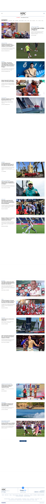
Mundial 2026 (10, 20)
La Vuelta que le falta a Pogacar (37, 29)
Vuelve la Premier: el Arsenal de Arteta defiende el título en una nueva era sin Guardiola (7, 301)
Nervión (28, 20)
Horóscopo (28, 498)
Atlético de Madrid (21, 20)
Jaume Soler (3, 104)
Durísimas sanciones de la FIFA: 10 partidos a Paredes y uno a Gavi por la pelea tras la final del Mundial (7, 202)
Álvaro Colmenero (3, 342)
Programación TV (32, 498)
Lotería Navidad (24, 498)
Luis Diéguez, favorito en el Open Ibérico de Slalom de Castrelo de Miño (7, 404)
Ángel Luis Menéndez (4, 187)
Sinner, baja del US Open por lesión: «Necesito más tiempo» (7, 81)
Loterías (41, 498)
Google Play (42, 491)
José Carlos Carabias (33, 35)
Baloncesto (33, 20)
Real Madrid (16, 20)
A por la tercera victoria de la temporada (7, 319)
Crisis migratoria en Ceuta (24, 17)
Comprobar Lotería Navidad (18, 498)
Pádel (31, 20)
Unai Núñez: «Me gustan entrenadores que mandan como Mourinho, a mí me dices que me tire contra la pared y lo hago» (8, 64)
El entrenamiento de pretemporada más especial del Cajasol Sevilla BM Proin (7, 164)
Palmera (26, 20)
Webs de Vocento (42, 502)
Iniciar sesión (44, 13)
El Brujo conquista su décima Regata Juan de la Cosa (7, 99)
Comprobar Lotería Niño (7, 498)
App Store (37, 491)
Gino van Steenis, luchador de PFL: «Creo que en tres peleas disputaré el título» (7, 336)
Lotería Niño (12, 498)
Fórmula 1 (39, 20)
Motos (42, 20)
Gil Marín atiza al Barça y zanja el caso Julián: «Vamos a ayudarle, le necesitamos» (7, 45)
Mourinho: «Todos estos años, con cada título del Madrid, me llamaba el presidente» (8, 283)
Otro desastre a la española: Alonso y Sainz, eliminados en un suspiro (7, 182)
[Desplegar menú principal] (2, 13)
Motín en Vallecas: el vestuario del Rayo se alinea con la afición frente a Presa (8, 219)
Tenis (36, 20)
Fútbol (13, 20)
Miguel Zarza (3, 226)
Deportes (4, 20)
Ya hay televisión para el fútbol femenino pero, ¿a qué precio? (8, 424)
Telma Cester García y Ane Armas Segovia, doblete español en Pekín (7, 386)
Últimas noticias (37, 498)
